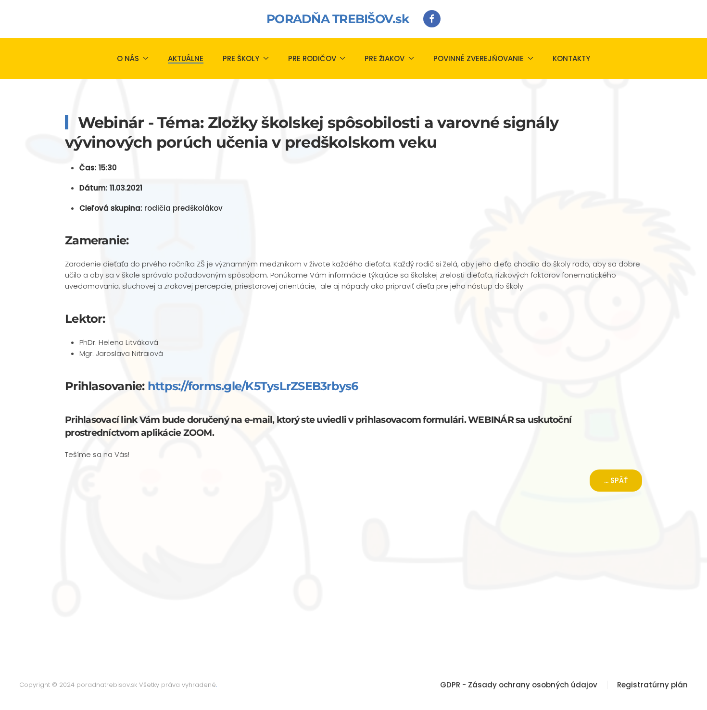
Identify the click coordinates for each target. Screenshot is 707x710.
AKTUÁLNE (185, 58)
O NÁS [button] (128, 58)
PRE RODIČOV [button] (312, 58)
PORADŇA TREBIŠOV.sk (337, 19)
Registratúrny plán (652, 685)
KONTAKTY (571, 58)
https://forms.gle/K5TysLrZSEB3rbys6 (253, 386)
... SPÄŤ (616, 480)
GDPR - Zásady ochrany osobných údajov (518, 685)
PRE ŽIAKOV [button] (384, 58)
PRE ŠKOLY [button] (241, 58)
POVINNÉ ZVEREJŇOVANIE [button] (478, 58)
